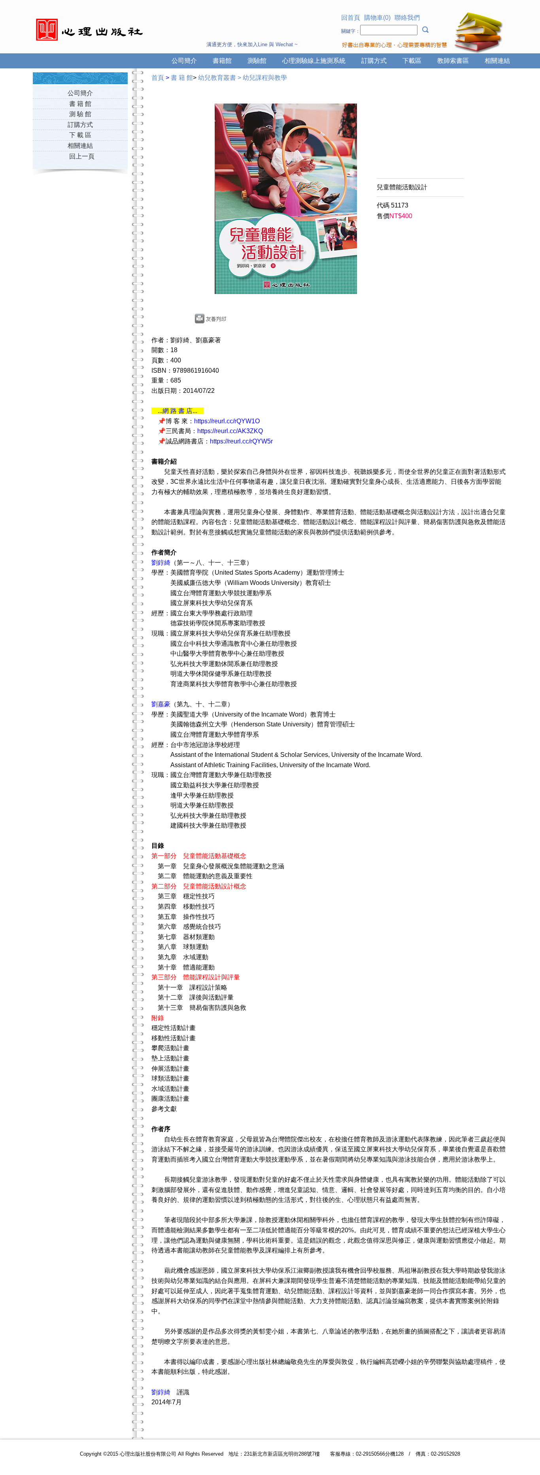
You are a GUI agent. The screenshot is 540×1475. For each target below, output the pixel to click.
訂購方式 (374, 60)
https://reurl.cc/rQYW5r (241, 441)
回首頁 (350, 17)
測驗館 (256, 60)
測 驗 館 (80, 114)
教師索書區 (453, 60)
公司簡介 (184, 60)
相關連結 (497, 60)
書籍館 (222, 60)
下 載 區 (80, 135)
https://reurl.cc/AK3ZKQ (230, 431)
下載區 (411, 60)
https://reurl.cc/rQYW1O (227, 421)
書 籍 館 (80, 103)
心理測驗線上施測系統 (314, 60)
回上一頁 (81, 156)
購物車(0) (377, 17)
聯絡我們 (407, 17)
